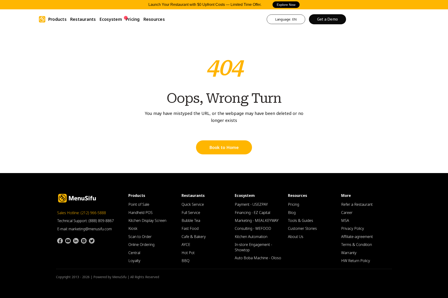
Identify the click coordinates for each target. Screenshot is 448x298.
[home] (42, 19)
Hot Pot (188, 252)
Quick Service (193, 204)
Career (347, 212)
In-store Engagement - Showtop (253, 247)
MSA (345, 220)
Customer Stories (302, 228)
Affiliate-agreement (357, 236)
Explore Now (286, 5)
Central (134, 252)
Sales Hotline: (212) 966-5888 (81, 212)
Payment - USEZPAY (251, 204)
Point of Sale (138, 204)
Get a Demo (327, 19)
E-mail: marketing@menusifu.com (84, 228)
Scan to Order (140, 236)
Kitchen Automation (251, 236)
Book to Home (224, 147)
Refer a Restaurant (357, 204)
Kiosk (132, 228)
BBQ (185, 260)
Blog (292, 212)
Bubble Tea (191, 220)
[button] (57, 19)
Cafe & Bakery (194, 236)
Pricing (133, 19)
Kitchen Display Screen (147, 220)
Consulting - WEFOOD (253, 228)
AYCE (186, 244)
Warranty (349, 252)
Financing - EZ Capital (252, 212)
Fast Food (190, 228)
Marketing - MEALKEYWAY (257, 220)
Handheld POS (140, 212)
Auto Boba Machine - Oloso (258, 257)
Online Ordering (141, 244)
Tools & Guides (300, 220)
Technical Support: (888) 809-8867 (85, 220)
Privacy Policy (352, 228)
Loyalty (134, 260)
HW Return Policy (355, 260)
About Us (295, 236)
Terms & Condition (356, 244)
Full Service (191, 212)
